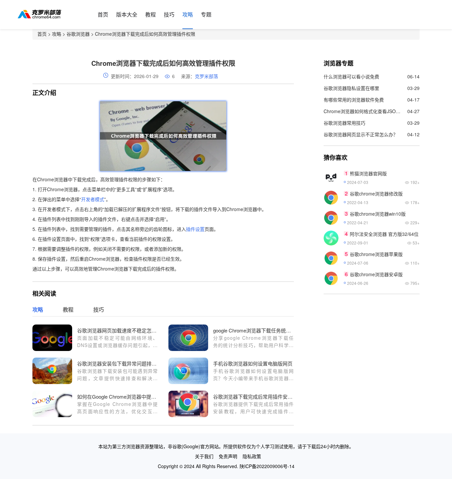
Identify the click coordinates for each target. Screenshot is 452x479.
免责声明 (228, 456)
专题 (206, 14)
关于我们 (204, 456)
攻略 (187, 14)
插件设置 (195, 229)
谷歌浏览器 (78, 33)
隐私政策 (252, 456)
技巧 (169, 14)
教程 (150, 14)
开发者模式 (92, 199)
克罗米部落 (206, 76)
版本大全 (126, 14)
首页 (103, 14)
